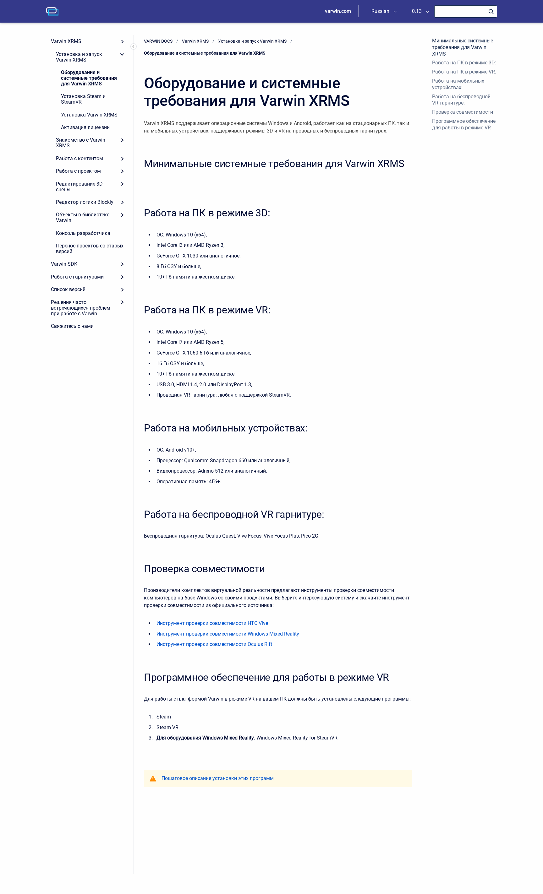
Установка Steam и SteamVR (83, 99)
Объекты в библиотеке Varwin (82, 217)
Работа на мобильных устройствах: (458, 84)
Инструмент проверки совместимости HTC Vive (212, 623)
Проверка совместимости (462, 112)
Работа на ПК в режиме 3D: (464, 63)
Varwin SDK (64, 264)
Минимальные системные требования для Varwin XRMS (462, 47)
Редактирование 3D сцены (79, 186)
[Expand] (122, 41)
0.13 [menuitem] (417, 11)
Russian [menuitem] (380, 11)
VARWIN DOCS (158, 41)
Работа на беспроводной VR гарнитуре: (461, 100)
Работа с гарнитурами (77, 277)
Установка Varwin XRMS (89, 115)
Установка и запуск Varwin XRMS (79, 57)
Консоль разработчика (83, 233)
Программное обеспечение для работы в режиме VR (464, 124)
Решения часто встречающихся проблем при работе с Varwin (80, 308)
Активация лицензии (85, 127)
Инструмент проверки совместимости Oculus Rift (214, 644)
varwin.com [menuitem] (338, 11)
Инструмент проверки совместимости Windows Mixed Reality (227, 634)
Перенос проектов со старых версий (89, 248)
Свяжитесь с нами (72, 326)
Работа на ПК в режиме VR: (464, 72)
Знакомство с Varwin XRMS (80, 143)
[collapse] (122, 54)
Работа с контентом (79, 158)
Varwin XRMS (66, 41)
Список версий (68, 289)
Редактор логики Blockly (84, 202)
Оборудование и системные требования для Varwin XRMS (89, 78)
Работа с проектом (78, 171)
